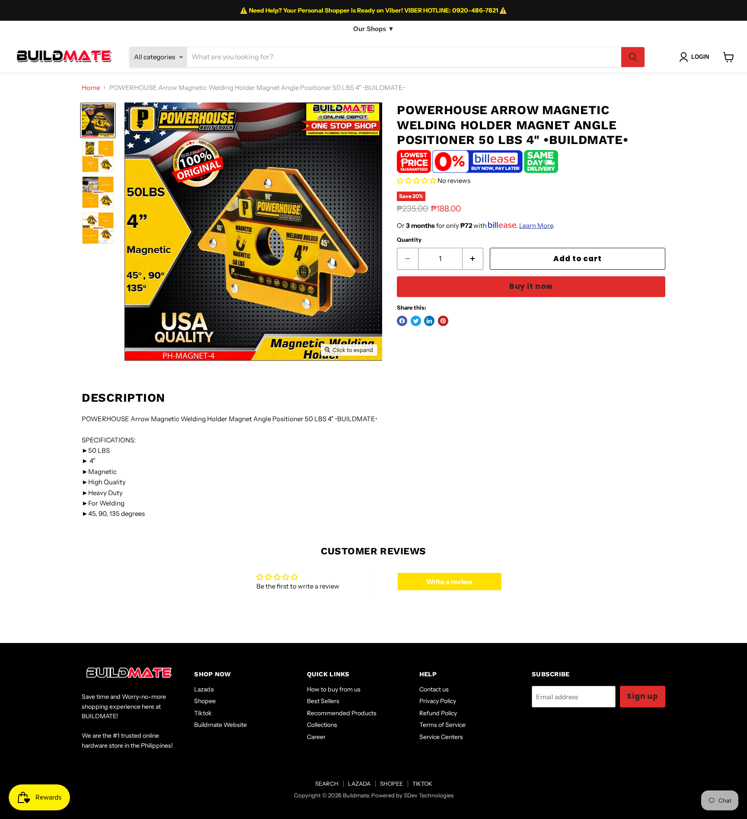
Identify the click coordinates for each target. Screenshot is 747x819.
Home (91, 87)
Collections (322, 725)
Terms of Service (442, 725)
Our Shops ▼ (373, 28)
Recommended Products (342, 713)
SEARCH (326, 783)
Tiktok (203, 713)
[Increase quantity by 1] (473, 259)
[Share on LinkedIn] (429, 321)
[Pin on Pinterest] (443, 321)
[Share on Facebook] (402, 321)
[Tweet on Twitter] (416, 321)
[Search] (633, 57)
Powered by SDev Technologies (412, 795)
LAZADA (359, 783)
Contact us (434, 689)
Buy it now (531, 286)
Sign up (642, 696)
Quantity (409, 240)
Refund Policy (438, 713)
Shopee (205, 701)
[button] (416, 180)
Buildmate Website (220, 725)
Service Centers (441, 737)
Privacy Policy (437, 701)
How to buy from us (334, 689)
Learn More (536, 225)
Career (316, 737)
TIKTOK (422, 783)
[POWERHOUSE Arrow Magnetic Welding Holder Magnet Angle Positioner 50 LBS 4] (98, 120)
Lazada (204, 689)
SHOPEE (391, 783)
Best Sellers (323, 701)
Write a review (449, 581)
